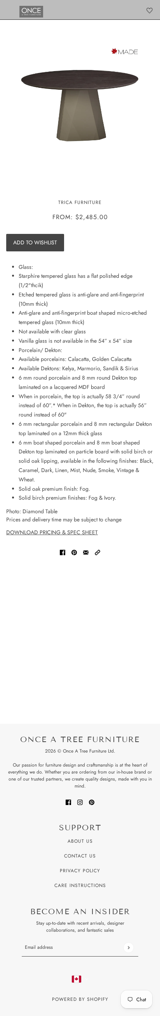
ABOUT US (80, 841)
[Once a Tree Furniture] (31, 11)
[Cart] (149, 10)
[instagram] (80, 802)
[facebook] (68, 802)
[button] (97, 552)
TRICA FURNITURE (80, 202)
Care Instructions (80, 885)
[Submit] (128, 947)
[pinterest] (91, 802)
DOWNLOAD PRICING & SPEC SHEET (52, 532)
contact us (80, 855)
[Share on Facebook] (62, 552)
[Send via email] (86, 552)
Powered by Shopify (80, 999)
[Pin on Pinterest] (74, 552)
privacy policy (80, 870)
